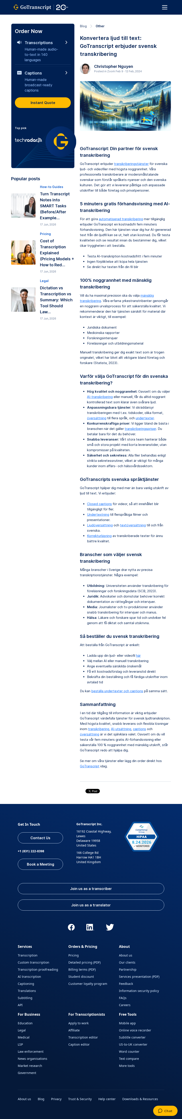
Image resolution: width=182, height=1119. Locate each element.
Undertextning (98, 514)
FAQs (123, 998)
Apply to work (78, 1023)
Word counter (129, 1051)
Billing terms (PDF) (82, 969)
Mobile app (127, 1023)
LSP (20, 1044)
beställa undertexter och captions (117, 691)
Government (27, 1073)
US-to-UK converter (133, 1044)
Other (100, 26)
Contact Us (40, 838)
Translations (27, 991)
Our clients (127, 962)
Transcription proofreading (38, 969)
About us (125, 955)
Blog (83, 26)
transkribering (98, 729)
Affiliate (74, 1030)
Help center (107, 1099)
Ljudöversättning (100, 525)
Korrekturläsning (99, 536)
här (138, 655)
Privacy (56, 1099)
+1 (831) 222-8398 (31, 851)
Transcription (28, 955)
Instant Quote (43, 102)
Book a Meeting (40, 864)
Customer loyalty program (87, 984)
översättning (96, 418)
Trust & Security (80, 1099)
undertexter (145, 418)
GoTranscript (89, 766)
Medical (24, 1037)
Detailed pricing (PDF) (84, 962)
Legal (22, 1030)
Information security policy (139, 991)
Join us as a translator (91, 905)
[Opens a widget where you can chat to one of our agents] (165, 1111)
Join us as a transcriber (91, 888)
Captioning (26, 984)
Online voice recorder (135, 1030)
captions (139, 729)
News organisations (32, 1058)
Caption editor (79, 1044)
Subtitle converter (132, 1037)
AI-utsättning (121, 729)
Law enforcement (31, 1051)
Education (25, 1023)
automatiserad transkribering (121, 219)
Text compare (129, 1058)
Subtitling (25, 998)
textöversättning (133, 525)
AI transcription (29, 976)
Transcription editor (83, 1037)
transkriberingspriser (140, 429)
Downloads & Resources (140, 1099)
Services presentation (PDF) (139, 976)
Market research (30, 1066)
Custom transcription (33, 962)
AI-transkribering (100, 397)
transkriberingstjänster (131, 164)
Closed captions (99, 504)
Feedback (126, 984)
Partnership (127, 969)
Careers (125, 1005)
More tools (127, 1066)
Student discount (81, 976)
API (20, 1005)
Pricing (73, 955)
